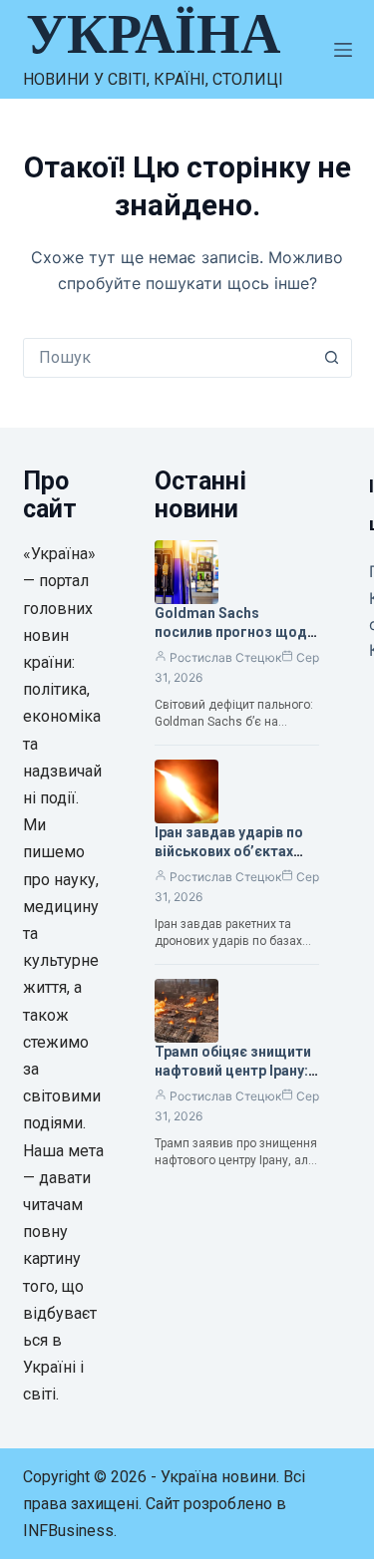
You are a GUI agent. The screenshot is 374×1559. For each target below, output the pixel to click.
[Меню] (343, 50)
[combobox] (168, 358)
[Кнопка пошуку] (332, 358)
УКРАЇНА (153, 34)
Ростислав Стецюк (225, 657)
